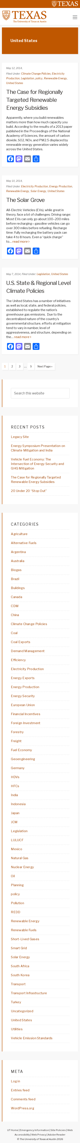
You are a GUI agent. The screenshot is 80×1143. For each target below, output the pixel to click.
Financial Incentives (25, 714)
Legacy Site (20, 437)
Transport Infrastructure (29, 993)
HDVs (15, 777)
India (14, 795)
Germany (18, 768)
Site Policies (58, 1130)
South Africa (20, 966)
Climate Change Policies (36, 73)
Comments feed (23, 1099)
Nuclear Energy (22, 867)
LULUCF (17, 840)
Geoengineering (23, 759)
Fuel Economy (21, 750)
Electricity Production (34, 186)
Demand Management (28, 651)
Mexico (16, 849)
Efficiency (18, 660)
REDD (15, 912)
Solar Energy (38, 191)
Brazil (15, 579)
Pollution (17, 903)
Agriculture (19, 534)
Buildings (18, 588)
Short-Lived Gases (25, 939)
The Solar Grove (25, 200)
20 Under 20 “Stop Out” (29, 491)
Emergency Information (34, 1130)
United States (14, 83)
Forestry (17, 732)
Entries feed (20, 1090)
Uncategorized (22, 1011)
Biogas (16, 570)
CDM (15, 606)
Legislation (27, 78)
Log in (15, 1081)
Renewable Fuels (23, 930)
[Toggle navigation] (75, 17)
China (15, 615)
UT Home (12, 1130)
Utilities (17, 1029)
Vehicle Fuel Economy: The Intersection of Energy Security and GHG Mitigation (37, 463)
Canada (16, 597)
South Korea (20, 975)
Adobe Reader (56, 1134)
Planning (17, 885)
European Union (23, 705)
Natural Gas (19, 858)
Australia (17, 561)
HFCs (15, 786)
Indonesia (18, 804)
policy (39, 78)
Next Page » (43, 367)
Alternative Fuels (23, 543)
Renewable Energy (55, 78)
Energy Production (60, 186)
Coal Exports (20, 642)
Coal (14, 633)
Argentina (18, 552)
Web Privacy (38, 1134)
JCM (14, 822)
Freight (16, 741)
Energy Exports (23, 678)
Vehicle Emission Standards (31, 1038)
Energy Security (23, 696)
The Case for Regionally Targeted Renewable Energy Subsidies (34, 100)
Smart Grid (19, 948)
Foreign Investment (25, 723)
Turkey (16, 1002)
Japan (15, 813)
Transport (18, 984)
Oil (13, 876)
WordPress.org (22, 1108)
